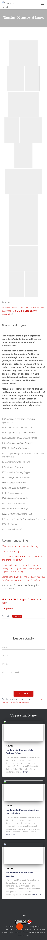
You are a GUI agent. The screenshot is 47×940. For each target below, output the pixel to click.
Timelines (17, 616)
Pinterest (26, 910)
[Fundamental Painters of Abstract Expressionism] (23, 790)
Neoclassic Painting (10, 551)
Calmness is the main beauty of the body (20, 546)
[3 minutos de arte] (10, 4)
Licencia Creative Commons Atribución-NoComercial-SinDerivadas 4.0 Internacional (23, 932)
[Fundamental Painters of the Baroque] (23, 853)
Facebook (9, 910)
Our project (8, 608)
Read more (24, 772)
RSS (24, 916)
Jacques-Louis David (32, 580)
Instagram (21, 910)
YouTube (38, 910)
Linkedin (32, 910)
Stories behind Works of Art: (14, 576)
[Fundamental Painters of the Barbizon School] (23, 731)
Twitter (15, 910)
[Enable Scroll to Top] (42, 935)
